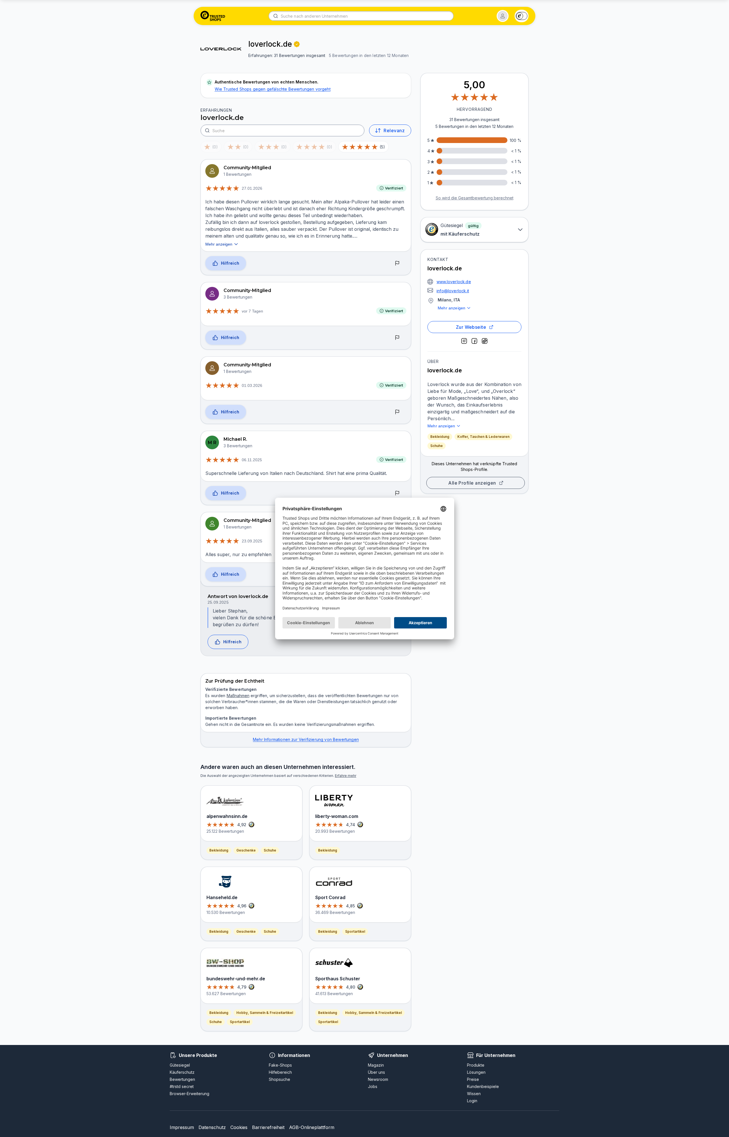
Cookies (238, 1127)
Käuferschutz (182, 1072)
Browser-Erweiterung (189, 1093)
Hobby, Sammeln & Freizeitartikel (264, 1013)
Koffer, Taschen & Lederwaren (483, 436)
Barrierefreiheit (268, 1127)
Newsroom (378, 1079)
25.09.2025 (218, 602)
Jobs (372, 1086)
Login (472, 1100)
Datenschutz (212, 1127)
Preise (473, 1079)
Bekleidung (439, 436)
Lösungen (476, 1072)
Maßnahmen (238, 695)
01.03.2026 (252, 385)
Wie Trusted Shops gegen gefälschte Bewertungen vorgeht (273, 89)
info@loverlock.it (453, 290)
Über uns (376, 1072)
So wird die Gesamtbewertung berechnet (474, 197)
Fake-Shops (280, 1065)
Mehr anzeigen (451, 308)
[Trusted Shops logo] (212, 16)
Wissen (474, 1093)
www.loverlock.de (454, 281)
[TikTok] (484, 341)
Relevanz (394, 130)
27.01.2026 (252, 188)
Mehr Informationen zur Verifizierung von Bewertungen (306, 739)
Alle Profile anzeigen (472, 483)
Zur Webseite (471, 327)
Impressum (182, 1127)
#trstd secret (182, 1086)
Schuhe (436, 446)
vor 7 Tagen (252, 311)
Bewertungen (182, 1079)
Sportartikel (240, 1022)
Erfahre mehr (345, 775)
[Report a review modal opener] (397, 263)
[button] (503, 16)
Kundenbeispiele (483, 1086)
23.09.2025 (252, 541)
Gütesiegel (180, 1065)
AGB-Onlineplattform (311, 1127)
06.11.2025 (252, 460)
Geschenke (246, 850)
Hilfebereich (280, 1072)
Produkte (475, 1065)
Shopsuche (279, 1079)
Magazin (376, 1065)
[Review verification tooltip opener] (296, 44)
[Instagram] (464, 341)
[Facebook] (474, 341)
